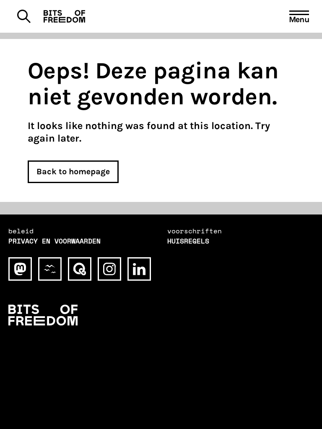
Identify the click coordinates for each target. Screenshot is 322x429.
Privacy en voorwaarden (54, 241)
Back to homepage (73, 171)
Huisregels (188, 241)
